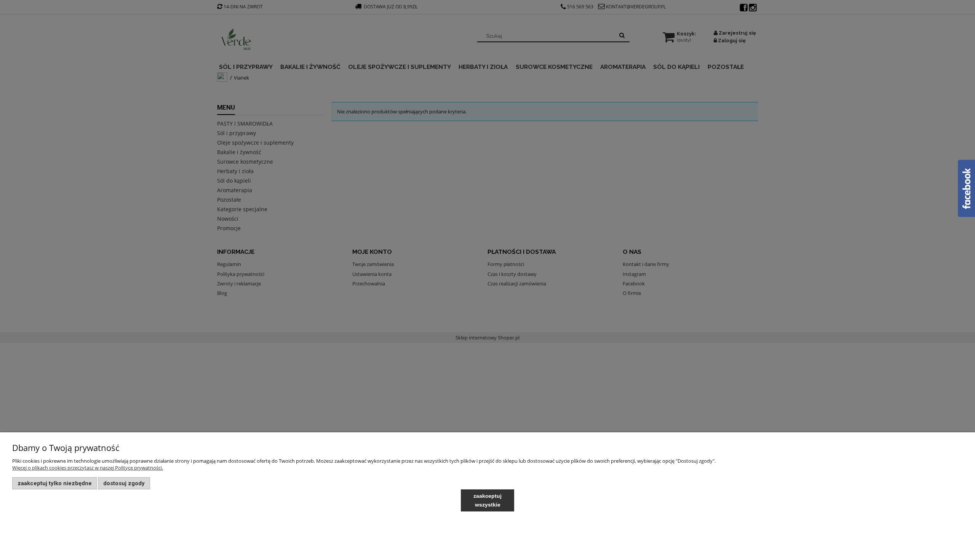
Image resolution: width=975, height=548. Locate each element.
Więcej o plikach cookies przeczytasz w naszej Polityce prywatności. (87, 467)
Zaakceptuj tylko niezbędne (55, 483)
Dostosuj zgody (124, 483)
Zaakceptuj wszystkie (487, 500)
